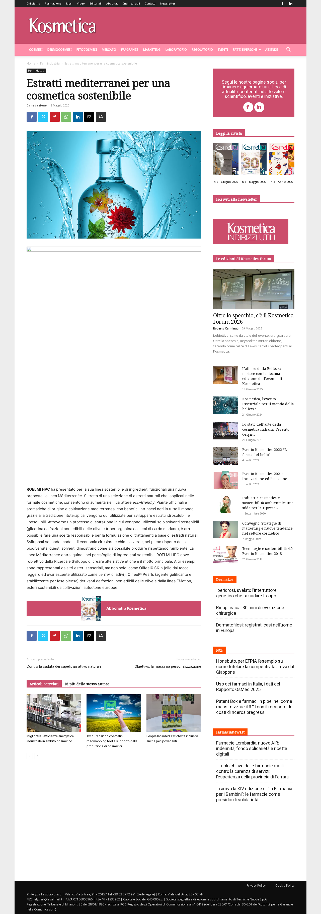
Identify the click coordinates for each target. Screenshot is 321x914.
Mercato (109, 49)
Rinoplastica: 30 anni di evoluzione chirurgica (250, 610)
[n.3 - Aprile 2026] (281, 160)
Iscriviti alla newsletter (236, 199)
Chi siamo (33, 3)
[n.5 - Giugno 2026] (225, 160)
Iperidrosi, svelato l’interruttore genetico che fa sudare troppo (246, 593)
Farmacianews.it (230, 732)
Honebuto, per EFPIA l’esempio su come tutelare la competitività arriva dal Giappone (255, 666)
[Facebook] (282, 3)
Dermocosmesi (59, 49)
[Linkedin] (290, 3)
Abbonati (112, 3)
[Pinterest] (55, 117)
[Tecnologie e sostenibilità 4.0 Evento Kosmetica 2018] (225, 555)
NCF (219, 650)
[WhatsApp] (66, 117)
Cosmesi (35, 49)
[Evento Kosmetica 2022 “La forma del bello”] (225, 456)
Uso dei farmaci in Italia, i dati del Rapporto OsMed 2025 (248, 686)
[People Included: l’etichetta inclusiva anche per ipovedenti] (173, 713)
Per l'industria (50, 63)
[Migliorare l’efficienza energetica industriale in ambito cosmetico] (54, 713)
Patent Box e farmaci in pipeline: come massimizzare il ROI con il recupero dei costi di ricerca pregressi (254, 707)
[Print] (101, 117)
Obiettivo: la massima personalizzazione (168, 666)
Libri (69, 3)
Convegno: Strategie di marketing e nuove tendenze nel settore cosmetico (267, 528)
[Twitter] (43, 117)
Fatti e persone (245, 49)
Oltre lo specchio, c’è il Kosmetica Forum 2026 (253, 318)
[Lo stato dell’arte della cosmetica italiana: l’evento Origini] (225, 430)
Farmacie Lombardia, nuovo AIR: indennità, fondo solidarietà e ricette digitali (251, 748)
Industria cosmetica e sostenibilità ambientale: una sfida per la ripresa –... (268, 502)
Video (81, 3)
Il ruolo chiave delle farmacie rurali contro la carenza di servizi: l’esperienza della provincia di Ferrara (252, 771)
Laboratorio (176, 49)
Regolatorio (202, 49)
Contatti (150, 3)
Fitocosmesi (86, 49)
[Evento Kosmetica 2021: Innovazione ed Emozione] (225, 480)
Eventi (223, 49)
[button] (288, 50)
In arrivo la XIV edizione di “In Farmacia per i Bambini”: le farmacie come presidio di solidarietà (254, 794)
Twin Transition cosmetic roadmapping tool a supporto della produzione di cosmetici (112, 741)
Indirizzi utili (131, 3)
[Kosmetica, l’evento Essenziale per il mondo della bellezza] (225, 405)
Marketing (151, 49)
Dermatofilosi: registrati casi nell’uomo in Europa (254, 627)
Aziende (271, 49)
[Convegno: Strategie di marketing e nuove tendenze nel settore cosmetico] (225, 529)
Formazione (53, 3)
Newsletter (167, 3)
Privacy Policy (256, 885)
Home (31, 63)
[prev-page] (30, 756)
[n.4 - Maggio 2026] (253, 160)
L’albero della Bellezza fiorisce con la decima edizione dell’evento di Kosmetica (262, 376)
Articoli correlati (44, 683)
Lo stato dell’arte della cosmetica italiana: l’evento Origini (265, 429)
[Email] (89, 117)
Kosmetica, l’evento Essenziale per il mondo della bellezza (268, 403)
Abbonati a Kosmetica (126, 608)
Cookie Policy (284, 885)
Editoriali (96, 3)
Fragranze (129, 49)
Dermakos (224, 579)
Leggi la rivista (229, 133)
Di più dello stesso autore (87, 683)
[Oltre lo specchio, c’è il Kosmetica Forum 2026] (253, 289)
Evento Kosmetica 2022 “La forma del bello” (265, 452)
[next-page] (38, 756)
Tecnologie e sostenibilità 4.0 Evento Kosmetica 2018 (267, 551)
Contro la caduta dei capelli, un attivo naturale (64, 666)
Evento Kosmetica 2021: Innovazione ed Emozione (264, 476)
